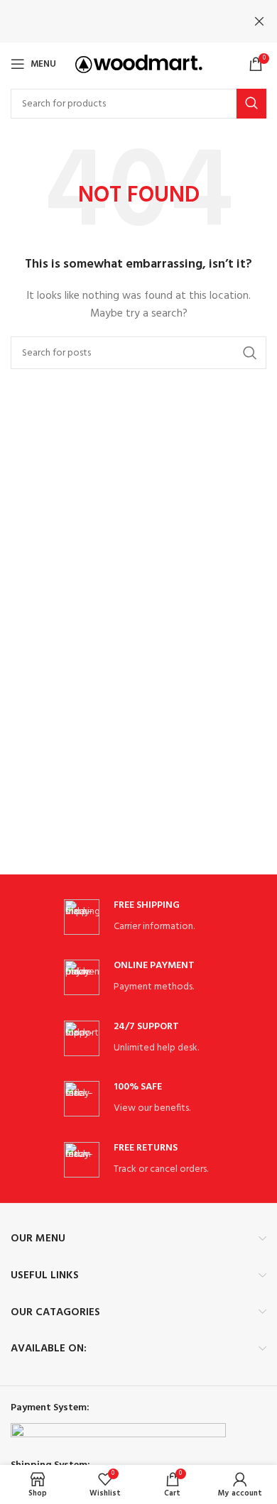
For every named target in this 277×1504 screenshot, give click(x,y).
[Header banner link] (117, 21)
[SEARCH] (251, 104)
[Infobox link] (138, 917)
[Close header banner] (259, 21)
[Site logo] (138, 64)
